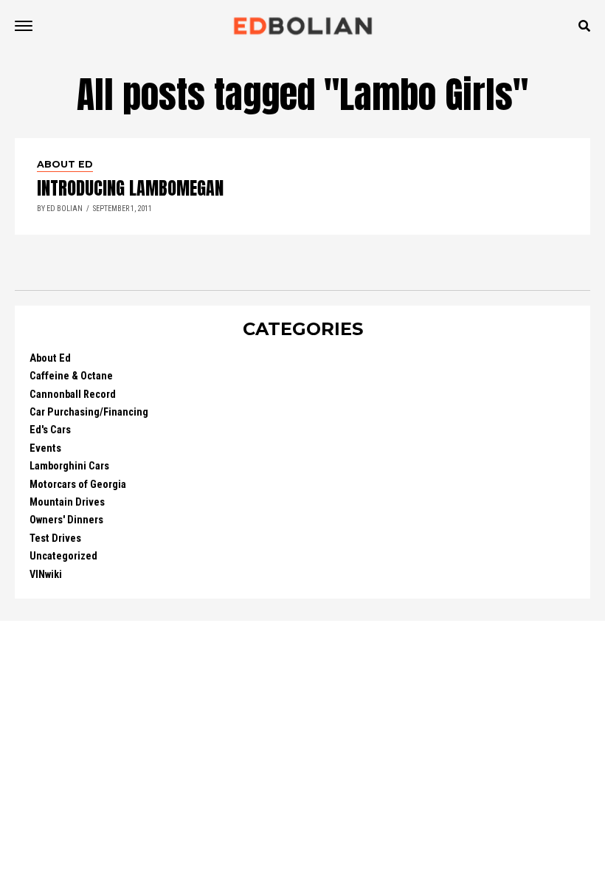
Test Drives (55, 538)
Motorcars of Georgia (78, 484)
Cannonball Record (73, 394)
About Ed (50, 358)
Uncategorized (63, 556)
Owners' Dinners (66, 520)
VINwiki (46, 574)
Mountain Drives (67, 502)
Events (45, 448)
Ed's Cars (50, 430)
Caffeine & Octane (71, 376)
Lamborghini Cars (69, 466)
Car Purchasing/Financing (89, 412)
